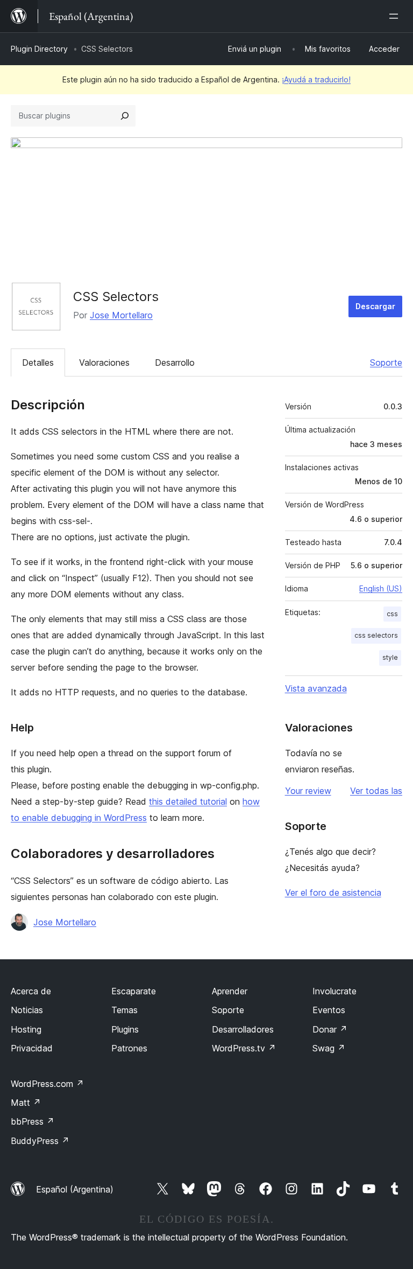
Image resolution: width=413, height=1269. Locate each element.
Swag (328, 1048)
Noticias (27, 1010)
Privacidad (32, 1048)
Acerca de (31, 991)
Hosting (26, 1029)
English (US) (380, 588)
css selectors (376, 635)
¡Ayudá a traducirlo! (316, 79)
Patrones (129, 1048)
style (390, 657)
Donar (329, 1029)
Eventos (328, 1010)
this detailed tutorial (188, 801)
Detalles (38, 362)
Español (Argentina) (74, 1189)
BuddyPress (40, 1140)
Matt (26, 1102)
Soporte (386, 362)
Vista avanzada (316, 688)
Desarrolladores (243, 1029)
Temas (124, 1010)
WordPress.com (47, 1083)
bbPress (32, 1121)
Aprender (229, 991)
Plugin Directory (39, 48)
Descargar (375, 306)
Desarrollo (175, 362)
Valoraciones (104, 362)
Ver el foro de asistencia (333, 892)
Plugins (125, 1029)
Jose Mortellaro (121, 315)
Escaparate (133, 991)
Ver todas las (376, 790)
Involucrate (334, 991)
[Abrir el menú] (396, 16)
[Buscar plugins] (125, 116)
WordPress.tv (244, 1048)
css (392, 614)
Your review (308, 790)
